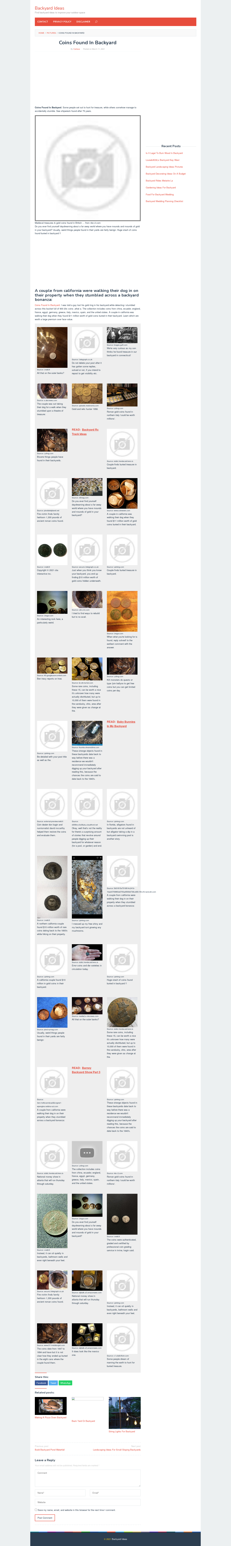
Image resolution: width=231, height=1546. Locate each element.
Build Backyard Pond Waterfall (50, 1447)
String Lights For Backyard (122, 1431)
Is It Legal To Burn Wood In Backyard (164, 153)
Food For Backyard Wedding (160, 194)
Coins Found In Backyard (47, 305)
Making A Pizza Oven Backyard (50, 1417)
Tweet (53, 1382)
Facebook (41, 1382)
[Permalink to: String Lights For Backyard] (125, 1413)
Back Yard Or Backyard (83, 1421)
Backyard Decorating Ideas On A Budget (166, 173)
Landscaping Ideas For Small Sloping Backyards (117, 1447)
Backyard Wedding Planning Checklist (164, 201)
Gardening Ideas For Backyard (161, 187)
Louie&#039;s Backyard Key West (162, 160)
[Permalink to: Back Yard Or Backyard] (88, 1407)
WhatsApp (65, 1382)
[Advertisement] (88, 78)
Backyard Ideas (49, 8)
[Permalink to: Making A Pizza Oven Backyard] (51, 1406)
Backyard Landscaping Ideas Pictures (164, 166)
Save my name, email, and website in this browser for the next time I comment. (77, 1510)
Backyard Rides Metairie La (159, 180)
